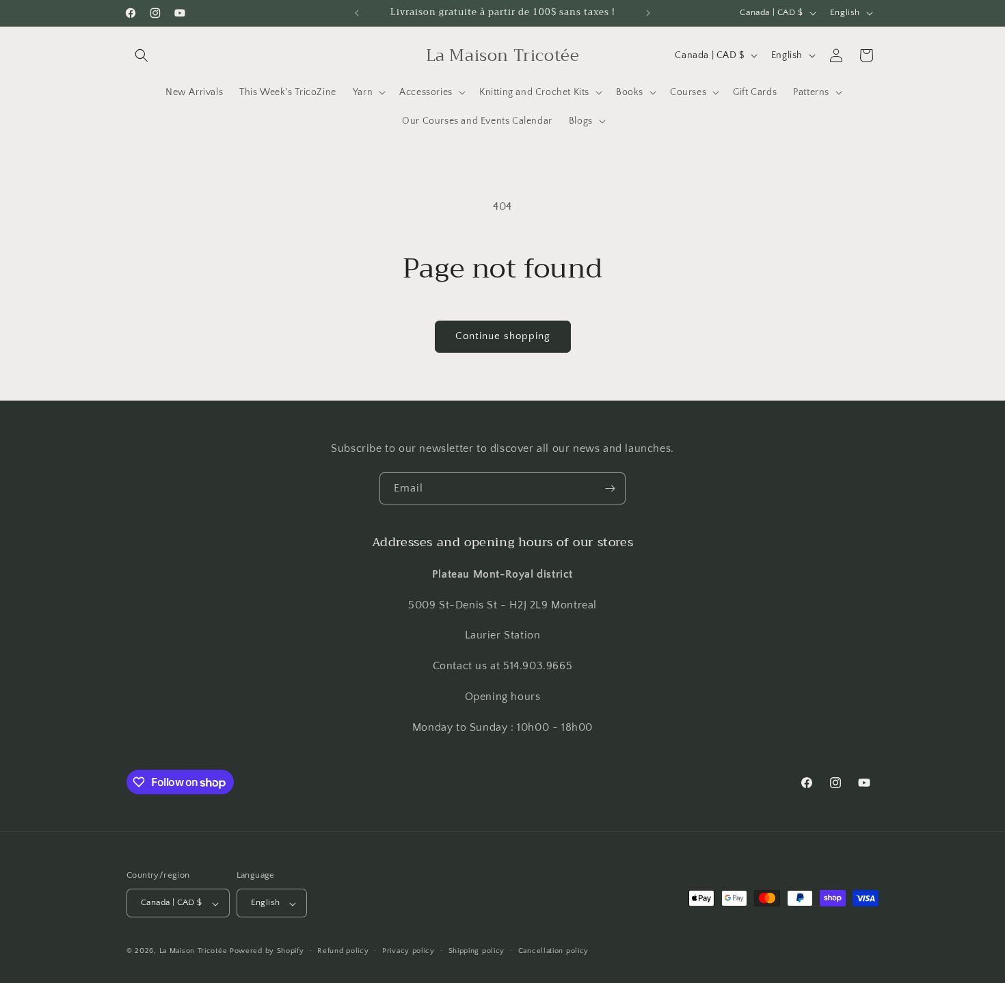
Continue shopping (502, 336)
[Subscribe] (610, 488)
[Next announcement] (648, 13)
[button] (141, 55)
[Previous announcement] (357, 13)
